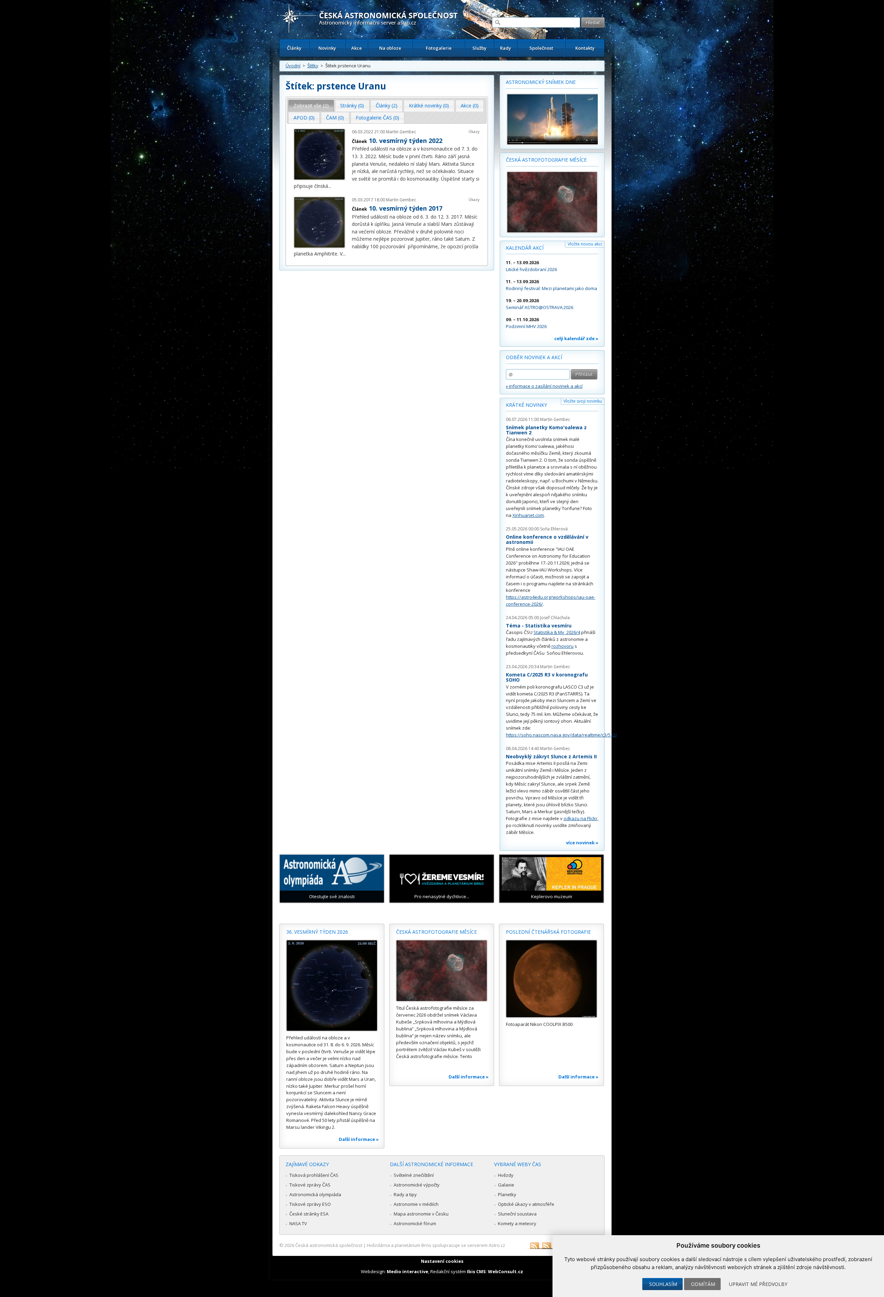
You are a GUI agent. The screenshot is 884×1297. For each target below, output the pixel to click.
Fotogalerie (439, 48)
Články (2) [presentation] (386, 105)
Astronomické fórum (415, 1223)
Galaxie (506, 1185)
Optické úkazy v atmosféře (526, 1204)
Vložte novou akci (585, 244)
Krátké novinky (526, 405)
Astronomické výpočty (417, 1185)
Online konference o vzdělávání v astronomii (547, 540)
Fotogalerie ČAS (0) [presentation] (377, 117)
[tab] (311, 106)
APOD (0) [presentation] (304, 117)
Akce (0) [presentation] (470, 105)
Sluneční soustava (517, 1214)
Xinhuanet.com (528, 515)
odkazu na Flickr (580, 818)
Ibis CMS (476, 1271)
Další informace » (359, 1139)
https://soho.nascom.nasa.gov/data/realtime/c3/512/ (561, 735)
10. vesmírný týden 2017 (405, 208)
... (329, 186)
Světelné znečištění (414, 1175)
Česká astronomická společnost (328, 1245)
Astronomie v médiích (416, 1204)
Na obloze (390, 48)
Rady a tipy (405, 1194)
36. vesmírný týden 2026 (317, 932)
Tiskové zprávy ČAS (309, 1185)
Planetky (507, 1194)
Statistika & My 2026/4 (557, 632)
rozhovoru (562, 646)
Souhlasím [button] (663, 1284)
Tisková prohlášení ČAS (313, 1175)
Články (294, 48)
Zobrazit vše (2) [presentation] (311, 105)
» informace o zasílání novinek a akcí (544, 386)
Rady (505, 48)
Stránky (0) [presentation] (352, 105)
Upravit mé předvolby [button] (758, 1284)
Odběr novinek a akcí (534, 357)
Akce (356, 48)
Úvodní (293, 66)
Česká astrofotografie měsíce (546, 159)
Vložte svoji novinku (583, 401)
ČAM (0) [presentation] (335, 117)
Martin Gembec (401, 132)
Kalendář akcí (525, 247)
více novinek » (582, 842)
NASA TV (298, 1223)
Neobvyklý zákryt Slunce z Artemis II (551, 756)
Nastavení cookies (442, 1261)
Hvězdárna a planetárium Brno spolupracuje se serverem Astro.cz (436, 1245)
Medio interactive (407, 1271)
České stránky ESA (308, 1214)
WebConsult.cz (505, 1271)
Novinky (327, 48)
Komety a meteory (517, 1223)
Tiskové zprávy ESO (310, 1204)
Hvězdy (505, 1175)
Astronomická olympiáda (315, 1194)
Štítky (312, 66)
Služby (479, 48)
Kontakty (585, 48)
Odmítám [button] (703, 1284)
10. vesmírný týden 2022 (405, 140)
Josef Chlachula (555, 618)
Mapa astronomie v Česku (421, 1214)
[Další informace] (331, 985)
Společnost (541, 48)
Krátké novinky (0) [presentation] (429, 105)
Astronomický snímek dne (541, 82)
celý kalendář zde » (576, 338)
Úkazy (474, 131)
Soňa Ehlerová (554, 529)
